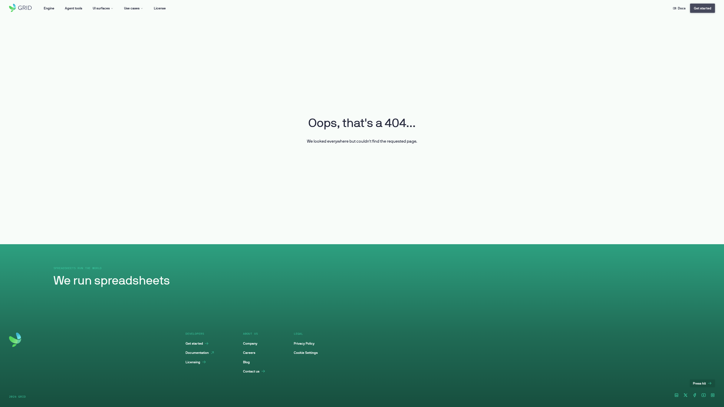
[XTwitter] (685, 395)
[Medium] (712, 395)
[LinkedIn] (676, 395)
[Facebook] (694, 395)
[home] (20, 8)
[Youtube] (703, 395)
